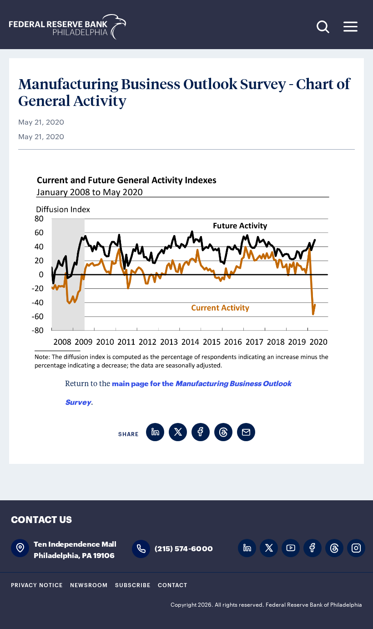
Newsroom (89, 584)
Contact (172, 584)
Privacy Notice (37, 584)
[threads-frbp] (334, 548)
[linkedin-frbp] (247, 548)
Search (322, 26)
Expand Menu (350, 26)
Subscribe (133, 584)
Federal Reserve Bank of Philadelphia (72, 27)
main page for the (143, 382)
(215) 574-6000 (184, 548)
